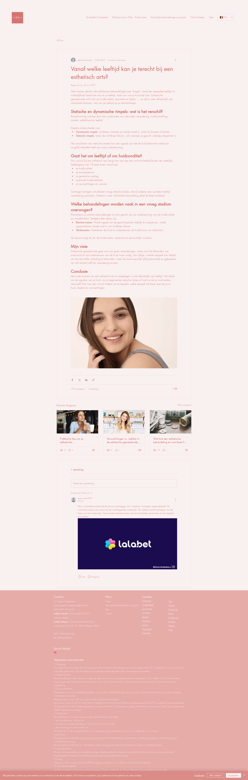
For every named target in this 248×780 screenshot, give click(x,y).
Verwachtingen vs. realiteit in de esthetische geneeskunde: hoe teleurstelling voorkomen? (123, 440)
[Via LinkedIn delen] (86, 380)
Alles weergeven (184, 404)
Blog (107, 609)
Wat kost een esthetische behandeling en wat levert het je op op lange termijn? (169, 440)
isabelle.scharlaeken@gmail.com (73, 605)
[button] (211, 17)
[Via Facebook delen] (72, 380)
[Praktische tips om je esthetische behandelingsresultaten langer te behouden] (77, 421)
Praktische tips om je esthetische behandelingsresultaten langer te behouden (76, 440)
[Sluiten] (244, 775)
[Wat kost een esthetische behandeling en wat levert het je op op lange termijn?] (170, 421)
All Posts (60, 40)
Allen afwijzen (215, 775)
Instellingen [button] (199, 775)
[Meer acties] (175, 60)
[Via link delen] (93, 380)
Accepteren (233, 775)
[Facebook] (55, 652)
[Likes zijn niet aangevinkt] (80, 577)
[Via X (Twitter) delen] (79, 380)
